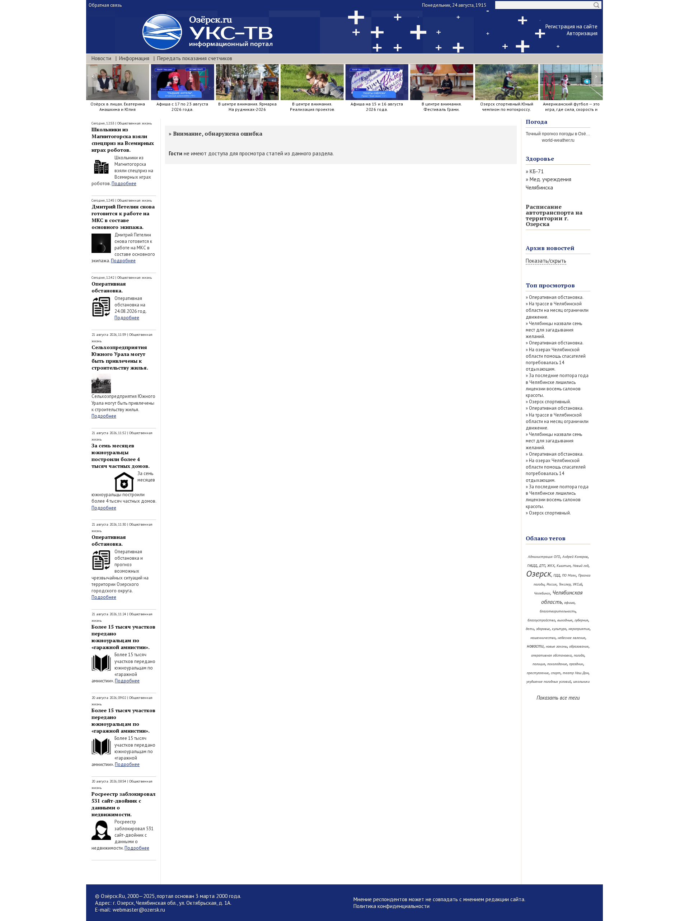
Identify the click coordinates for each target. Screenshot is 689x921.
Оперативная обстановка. (109, 287)
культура (559, 628)
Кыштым (564, 565)
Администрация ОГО (544, 556)
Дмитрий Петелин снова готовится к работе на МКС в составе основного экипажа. (123, 216)
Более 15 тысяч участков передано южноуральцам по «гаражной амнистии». (123, 636)
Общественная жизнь (134, 123)
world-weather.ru (558, 140)
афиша (569, 602)
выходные (564, 620)
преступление (538, 673)
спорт (556, 673)
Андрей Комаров (575, 556)
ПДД (556, 575)
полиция (539, 664)
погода (579, 655)
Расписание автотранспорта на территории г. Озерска (554, 215)
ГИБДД (532, 565)
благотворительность (558, 611)
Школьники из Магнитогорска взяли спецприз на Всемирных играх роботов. (123, 139)
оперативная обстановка (551, 655)
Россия (552, 584)
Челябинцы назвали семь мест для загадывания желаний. (554, 329)
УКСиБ (577, 584)
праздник (576, 664)
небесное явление (571, 637)
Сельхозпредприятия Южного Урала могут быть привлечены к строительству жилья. (120, 357)
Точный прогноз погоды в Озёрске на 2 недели (573, 133)
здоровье (543, 628)
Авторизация (582, 33)
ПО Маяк (569, 575)
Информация (134, 58)
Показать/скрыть (546, 260)
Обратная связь (105, 5)
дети (530, 628)
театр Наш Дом (576, 673)
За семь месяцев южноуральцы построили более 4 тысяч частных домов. (121, 455)
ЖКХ (550, 565)
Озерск (538, 573)
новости (535, 646)
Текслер (565, 584)
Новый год (581, 565)
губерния (581, 620)
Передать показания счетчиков (194, 58)
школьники (581, 681)
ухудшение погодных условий (548, 681)
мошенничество (543, 637)
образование (579, 646)
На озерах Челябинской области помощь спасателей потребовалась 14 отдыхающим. (556, 359)
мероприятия (579, 628)
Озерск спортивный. (550, 402)
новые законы (556, 646)
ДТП (542, 565)
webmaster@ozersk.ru (139, 909)
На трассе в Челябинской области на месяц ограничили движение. (557, 310)
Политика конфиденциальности (391, 906)
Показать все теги (558, 697)
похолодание (557, 664)
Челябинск (542, 593)
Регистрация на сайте (571, 26)
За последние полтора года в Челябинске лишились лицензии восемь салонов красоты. (557, 385)
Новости (101, 58)
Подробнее (124, 183)
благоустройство (541, 620)
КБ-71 (537, 171)
